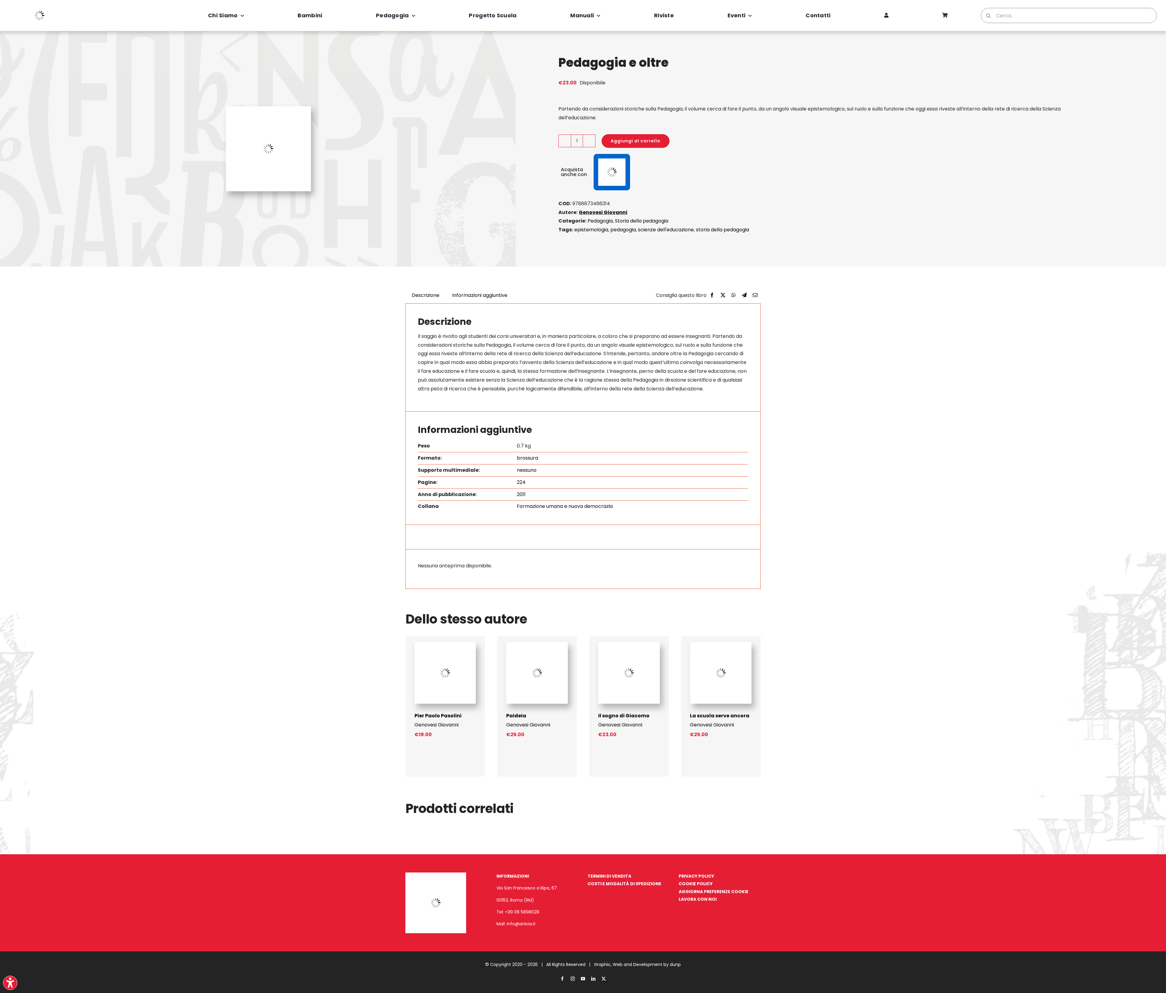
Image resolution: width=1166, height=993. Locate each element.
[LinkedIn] (593, 979)
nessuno (527, 470)
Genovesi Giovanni (603, 212)
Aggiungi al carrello (635, 141)
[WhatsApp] (733, 295)
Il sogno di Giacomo (623, 715)
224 (521, 482)
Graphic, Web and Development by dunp (637, 964)
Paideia (516, 715)
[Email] (755, 295)
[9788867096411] (721, 644)
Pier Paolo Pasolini (438, 715)
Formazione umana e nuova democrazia (565, 506)
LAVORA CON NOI (698, 899)
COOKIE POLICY (696, 884)
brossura (527, 457)
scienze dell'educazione (666, 229)
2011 (521, 494)
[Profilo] (886, 15)
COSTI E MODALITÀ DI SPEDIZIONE (624, 884)
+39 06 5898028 (522, 912)
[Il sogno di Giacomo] (629, 644)
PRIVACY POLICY (696, 876)
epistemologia (591, 229)
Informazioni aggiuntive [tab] (479, 295)
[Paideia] (537, 644)
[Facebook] (712, 295)
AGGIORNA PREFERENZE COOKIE (713, 892)
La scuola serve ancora (719, 715)
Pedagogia (600, 220)
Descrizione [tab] (425, 295)
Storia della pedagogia (641, 220)
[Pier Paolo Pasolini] (445, 644)
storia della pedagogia (722, 229)
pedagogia (623, 229)
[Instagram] (573, 979)
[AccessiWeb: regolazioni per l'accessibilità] (10, 983)
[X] (723, 295)
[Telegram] (744, 295)
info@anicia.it (521, 924)
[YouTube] (583, 979)
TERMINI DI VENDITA (609, 876)
